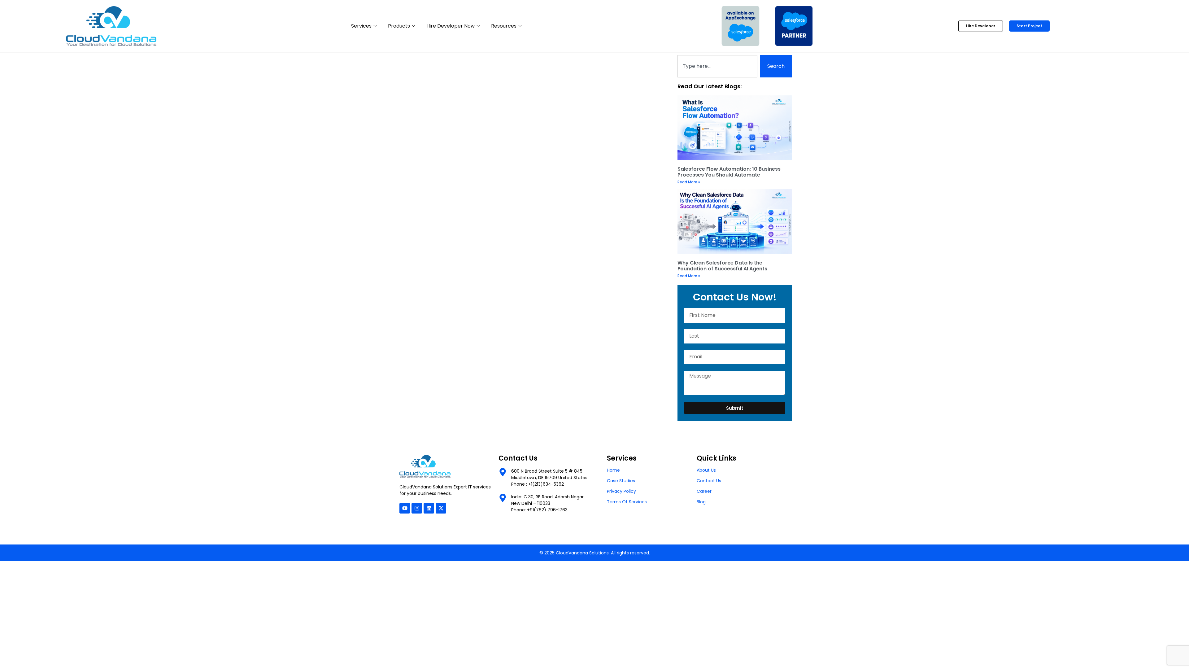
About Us (706, 470)
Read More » (688, 182)
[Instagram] (417, 508)
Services (361, 25)
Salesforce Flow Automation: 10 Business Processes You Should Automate (729, 171)
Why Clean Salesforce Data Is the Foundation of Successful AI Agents (722, 265)
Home (613, 470)
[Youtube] (404, 508)
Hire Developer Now (450, 25)
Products (399, 25)
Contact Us (709, 481)
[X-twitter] (441, 508)
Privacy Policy (621, 491)
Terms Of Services (627, 502)
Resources (503, 25)
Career (704, 491)
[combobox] (717, 66)
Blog (701, 502)
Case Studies (621, 481)
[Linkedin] (429, 508)
